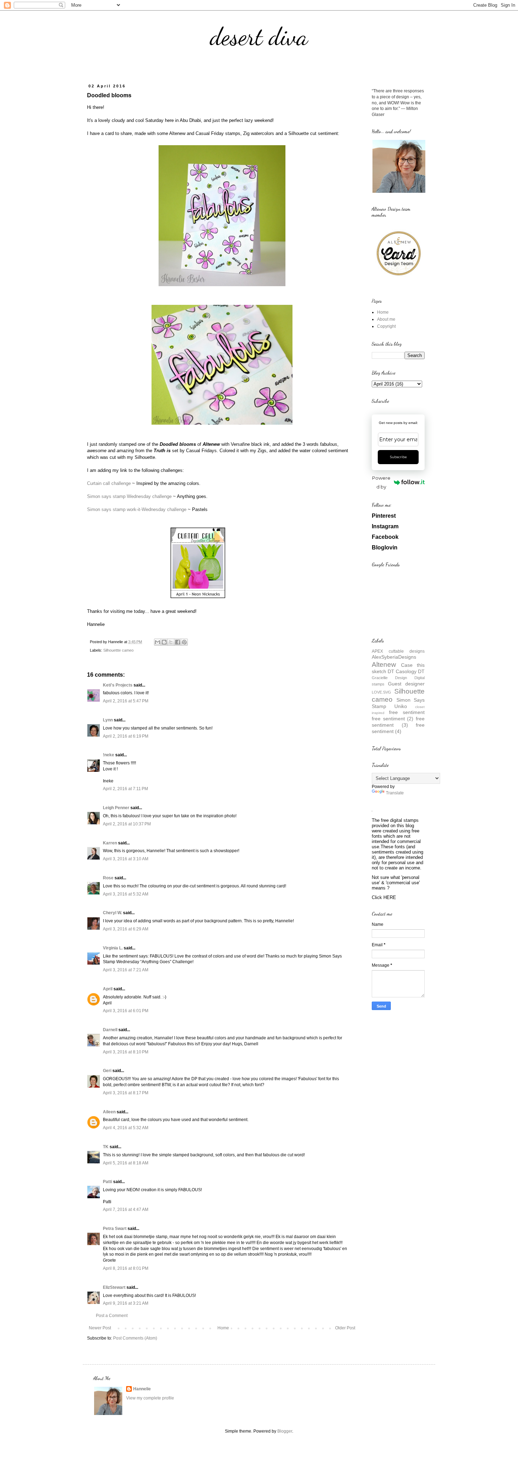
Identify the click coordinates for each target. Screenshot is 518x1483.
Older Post (345, 1327)
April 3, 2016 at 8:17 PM (125, 1092)
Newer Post (100, 1327)
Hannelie (142, 1388)
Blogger (284, 1431)
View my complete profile (150, 1398)
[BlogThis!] (164, 642)
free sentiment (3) (398, 722)
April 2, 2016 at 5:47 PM (125, 701)
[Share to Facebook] (177, 642)
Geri (107, 1070)
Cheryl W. (112, 912)
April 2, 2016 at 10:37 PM (127, 824)
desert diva (259, 36)
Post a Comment (112, 1315)
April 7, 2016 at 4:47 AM (125, 1209)
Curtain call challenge (109, 483)
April (107, 988)
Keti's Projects (117, 685)
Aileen (109, 1111)
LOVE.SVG (381, 692)
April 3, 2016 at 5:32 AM (125, 894)
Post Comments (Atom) (135, 1338)
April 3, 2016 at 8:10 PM (125, 1052)
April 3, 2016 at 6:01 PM (125, 1010)
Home (223, 1327)
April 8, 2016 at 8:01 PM (125, 1268)
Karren (110, 843)
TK (106, 1146)
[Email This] (157, 642)
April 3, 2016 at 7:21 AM (125, 969)
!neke (108, 754)
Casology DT (410, 671)
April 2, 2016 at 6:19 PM (125, 736)
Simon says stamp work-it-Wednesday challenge (136, 509)
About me (386, 319)
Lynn (108, 720)
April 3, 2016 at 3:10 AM (125, 858)
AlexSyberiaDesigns (394, 657)
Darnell (110, 1029)
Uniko (400, 706)
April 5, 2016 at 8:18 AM (125, 1163)
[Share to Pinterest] (184, 642)
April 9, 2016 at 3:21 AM (125, 1303)
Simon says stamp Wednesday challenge (129, 496)
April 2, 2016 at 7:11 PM (125, 788)
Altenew (384, 664)
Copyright (386, 326)
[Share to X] (170, 642)
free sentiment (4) (398, 728)
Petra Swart (115, 1228)
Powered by (381, 482)
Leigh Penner (116, 807)
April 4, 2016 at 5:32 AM (125, 1127)
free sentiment (407, 712)
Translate (395, 792)
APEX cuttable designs (398, 651)
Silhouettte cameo (118, 650)
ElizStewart (114, 1287)
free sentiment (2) (392, 718)
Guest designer (406, 684)
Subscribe (398, 457)
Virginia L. (113, 948)
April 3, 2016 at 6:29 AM (125, 929)
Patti (107, 1181)
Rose (108, 877)
